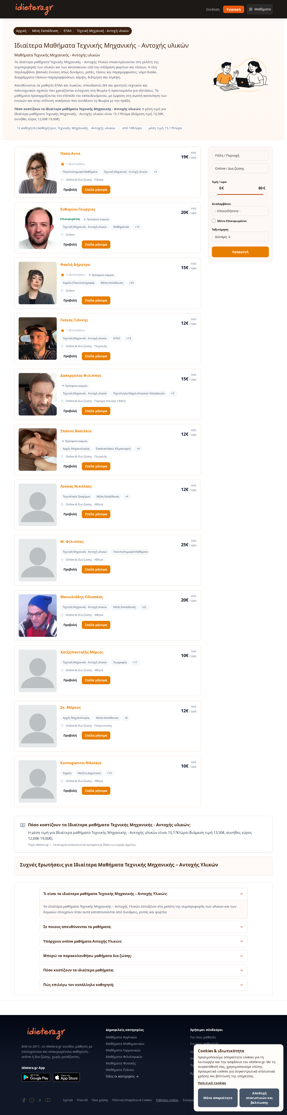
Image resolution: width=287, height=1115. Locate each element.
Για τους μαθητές (203, 1037)
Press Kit (82, 1100)
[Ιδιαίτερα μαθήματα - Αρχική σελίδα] (34, 9)
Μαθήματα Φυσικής (121, 1063)
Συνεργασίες (190, 1100)
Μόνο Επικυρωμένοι (232, 221)
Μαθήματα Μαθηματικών (125, 1044)
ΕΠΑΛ (68, 31)
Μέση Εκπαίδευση (45, 31)
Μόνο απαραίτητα (217, 1098)
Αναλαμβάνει (221, 204)
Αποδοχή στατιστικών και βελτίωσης (259, 1098)
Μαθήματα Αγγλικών (121, 1037)
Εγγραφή (234, 9)
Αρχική (21, 31)
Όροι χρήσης (100, 1100)
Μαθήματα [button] (262, 9)
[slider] (215, 194)
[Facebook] (24, 1100)
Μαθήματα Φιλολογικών (124, 1057)
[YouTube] (48, 1100)
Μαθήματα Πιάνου (120, 1070)
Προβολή (70, 190)
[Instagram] (32, 1100)
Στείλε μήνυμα (96, 190)
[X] (40, 1100)
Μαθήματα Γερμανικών (123, 1050)
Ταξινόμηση (220, 229)
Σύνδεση (213, 9)
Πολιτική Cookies (212, 1083)
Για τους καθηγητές (204, 1044)
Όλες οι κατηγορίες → (122, 1076)
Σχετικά (68, 1100)
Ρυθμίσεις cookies (167, 1100)
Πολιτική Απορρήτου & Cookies (132, 1100)
